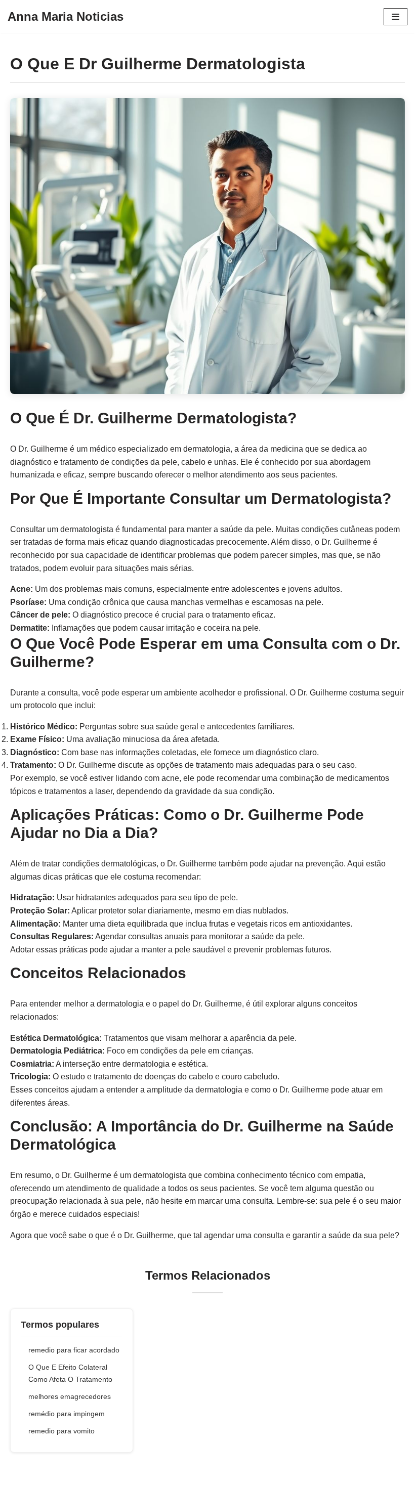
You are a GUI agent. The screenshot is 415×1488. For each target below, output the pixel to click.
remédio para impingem (66, 1414)
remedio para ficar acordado (73, 1350)
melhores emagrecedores (69, 1396)
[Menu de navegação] (395, 16)
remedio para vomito (61, 1431)
